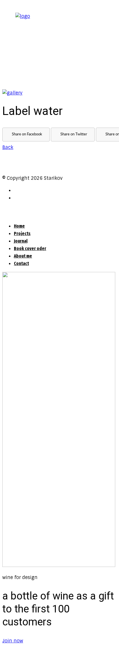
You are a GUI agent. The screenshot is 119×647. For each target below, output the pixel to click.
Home (19, 226)
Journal (20, 241)
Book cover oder (30, 248)
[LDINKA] (12, 93)
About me (23, 256)
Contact (21, 263)
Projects (22, 233)
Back (7, 147)
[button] (12, 641)
